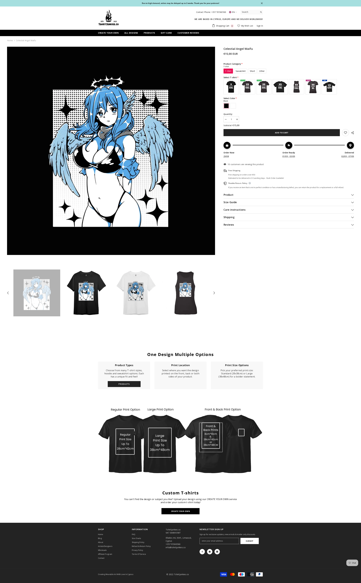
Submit (249, 541)
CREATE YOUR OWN (180, 511)
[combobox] (249, 12)
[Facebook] (202, 551)
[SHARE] (351, 132)
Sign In (260, 25)
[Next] (214, 293)
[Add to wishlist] (345, 132)
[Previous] (8, 293)
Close (262, 3)
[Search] (251, 12)
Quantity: (228, 114)
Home (10, 40)
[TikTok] (217, 551)
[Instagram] (209, 551)
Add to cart (281, 132)
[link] (180, 375)
